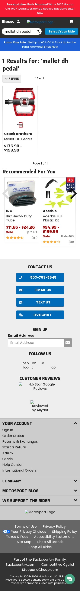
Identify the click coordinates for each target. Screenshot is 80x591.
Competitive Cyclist (57, 564)
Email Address (21, 335)
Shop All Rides (40, 546)
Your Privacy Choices (28, 532)
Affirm (7, 453)
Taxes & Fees (17, 536)
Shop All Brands (50, 541)
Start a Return (14, 447)
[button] (40, 314)
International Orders (19, 470)
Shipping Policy (64, 531)
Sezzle (7, 458)
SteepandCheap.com (40, 569)
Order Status (13, 435)
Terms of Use (26, 526)
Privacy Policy (54, 526)
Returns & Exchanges (20, 441)
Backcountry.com (20, 564)
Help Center (12, 464)
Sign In (7, 430)
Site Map (24, 541)
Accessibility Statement (54, 536)
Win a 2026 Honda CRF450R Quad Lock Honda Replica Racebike (40, 9)
